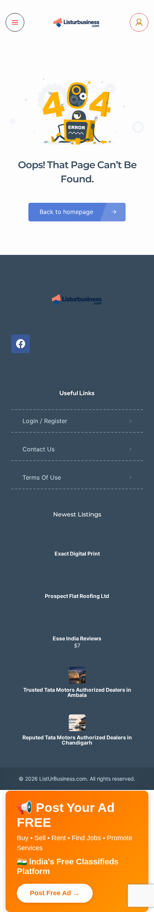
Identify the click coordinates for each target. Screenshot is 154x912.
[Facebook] (20, 344)
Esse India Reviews (77, 638)
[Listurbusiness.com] (77, 22)
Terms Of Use (41, 477)
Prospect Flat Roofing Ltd (77, 596)
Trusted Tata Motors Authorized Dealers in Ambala (77, 692)
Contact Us (38, 449)
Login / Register (44, 421)
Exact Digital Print (77, 553)
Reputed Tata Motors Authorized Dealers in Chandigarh (77, 740)
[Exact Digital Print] (77, 539)
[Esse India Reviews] (77, 623)
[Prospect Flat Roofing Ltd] (77, 581)
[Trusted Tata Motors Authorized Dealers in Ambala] (77, 675)
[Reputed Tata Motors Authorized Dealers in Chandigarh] (77, 722)
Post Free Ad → (55, 893)
